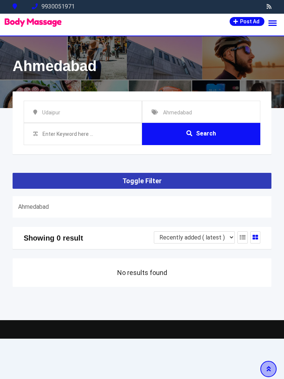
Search (206, 133)
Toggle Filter (142, 181)
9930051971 (58, 6)
